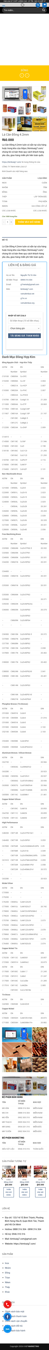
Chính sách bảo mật (14, 1311)
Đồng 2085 (24, 1182)
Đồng (24, 70)
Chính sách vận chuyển (16, 1321)
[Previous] (2, 1183)
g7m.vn (24, 298)
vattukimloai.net (27, 294)
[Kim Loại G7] (22, 5)
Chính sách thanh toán (16, 1316)
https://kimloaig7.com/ (12, 162)
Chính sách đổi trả (13, 1326)
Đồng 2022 (40, 1182)
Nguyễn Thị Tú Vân (28, 275)
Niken (7, 1282)
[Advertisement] (24, 39)
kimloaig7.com (27, 289)
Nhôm (8, 1268)
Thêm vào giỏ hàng (29, 222)
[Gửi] (43, 10)
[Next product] (22, 75)
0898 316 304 (26, 280)
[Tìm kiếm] (38, 5)
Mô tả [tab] (5, 240)
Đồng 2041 (8, 1182)
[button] (3, 6)
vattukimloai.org (27, 303)
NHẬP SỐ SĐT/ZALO (17, 316)
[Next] (46, 1183)
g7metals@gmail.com (30, 284)
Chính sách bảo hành (15, 1330)
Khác (7, 1292)
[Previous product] (27, 75)
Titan (7, 1277)
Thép (7, 1287)
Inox (7, 1263)
